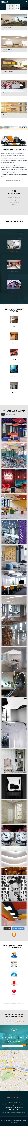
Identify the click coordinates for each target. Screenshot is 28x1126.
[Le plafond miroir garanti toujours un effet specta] (14, 735)
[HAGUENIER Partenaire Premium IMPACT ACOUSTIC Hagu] (14, 455)
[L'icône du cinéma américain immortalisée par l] (14, 837)
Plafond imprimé (7, 93)
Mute (12, 9)
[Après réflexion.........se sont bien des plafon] (14, 633)
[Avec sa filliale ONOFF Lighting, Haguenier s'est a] (14, 506)
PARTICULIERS (14, 252)
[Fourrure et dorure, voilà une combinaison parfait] (14, 761)
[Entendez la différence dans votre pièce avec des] (14, 582)
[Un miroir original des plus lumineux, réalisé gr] (14, 786)
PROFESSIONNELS (14, 272)
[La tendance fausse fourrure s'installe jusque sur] (14, 812)
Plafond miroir (7, 115)
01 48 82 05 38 (20, 1107)
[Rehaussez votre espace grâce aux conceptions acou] (14, 430)
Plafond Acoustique (8, 71)
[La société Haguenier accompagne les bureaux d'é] (14, 532)
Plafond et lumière (8, 49)
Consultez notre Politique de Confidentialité (14, 1021)
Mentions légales (17, 1120)
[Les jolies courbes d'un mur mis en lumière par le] (14, 863)
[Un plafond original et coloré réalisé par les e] (14, 913)
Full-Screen (17, 9)
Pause (8, 9)
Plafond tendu (7, 27)
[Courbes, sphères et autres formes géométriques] (14, 684)
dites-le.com (14, 1122)
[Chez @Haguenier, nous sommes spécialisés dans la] (14, 481)
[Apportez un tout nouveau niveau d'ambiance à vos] (14, 557)
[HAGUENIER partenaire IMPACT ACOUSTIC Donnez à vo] (14, 608)
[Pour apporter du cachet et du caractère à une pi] (14, 710)
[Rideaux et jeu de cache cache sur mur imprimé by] (14, 888)
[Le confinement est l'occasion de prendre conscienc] (14, 659)
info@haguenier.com (9, 1107)
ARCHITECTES (14, 292)
